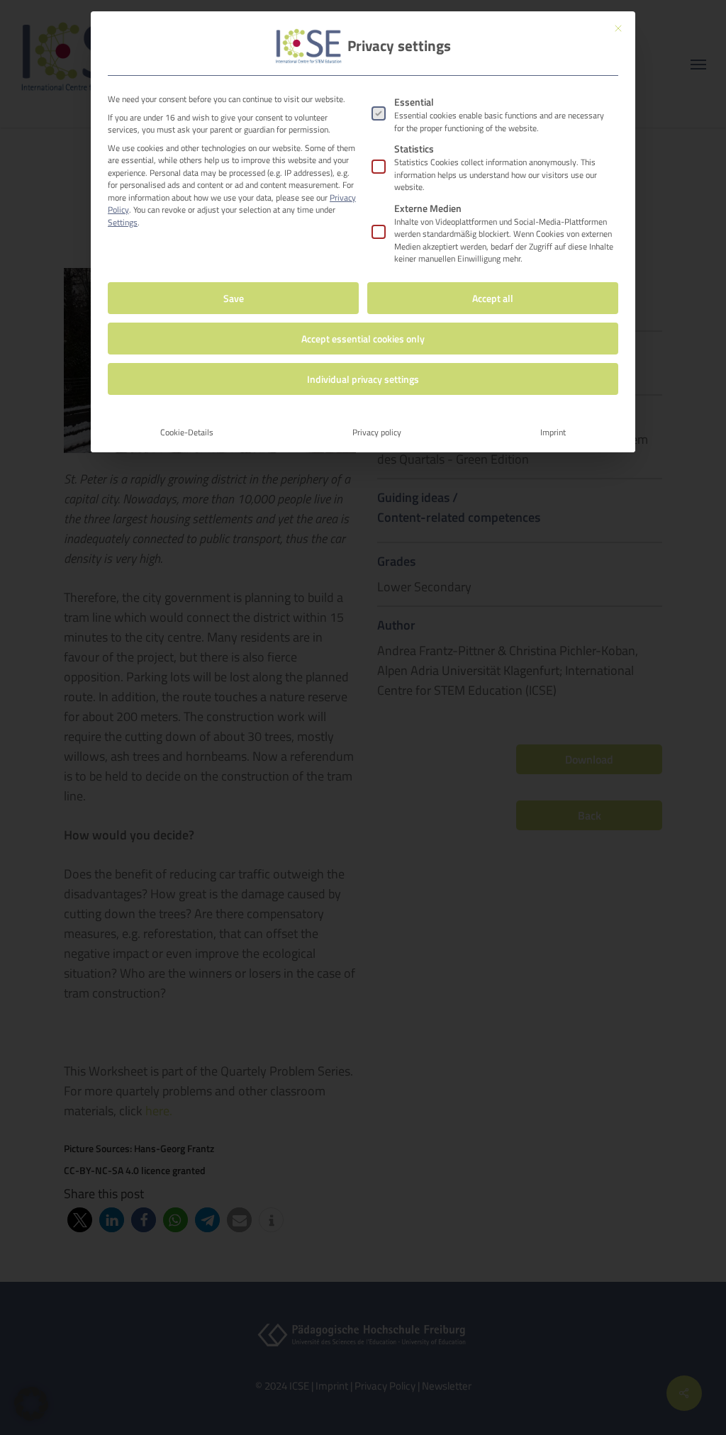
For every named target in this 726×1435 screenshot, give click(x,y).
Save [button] (233, 298)
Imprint (553, 432)
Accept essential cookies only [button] (363, 338)
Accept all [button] (492, 298)
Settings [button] (123, 222)
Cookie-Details (186, 432)
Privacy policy (376, 432)
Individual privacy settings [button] (363, 379)
